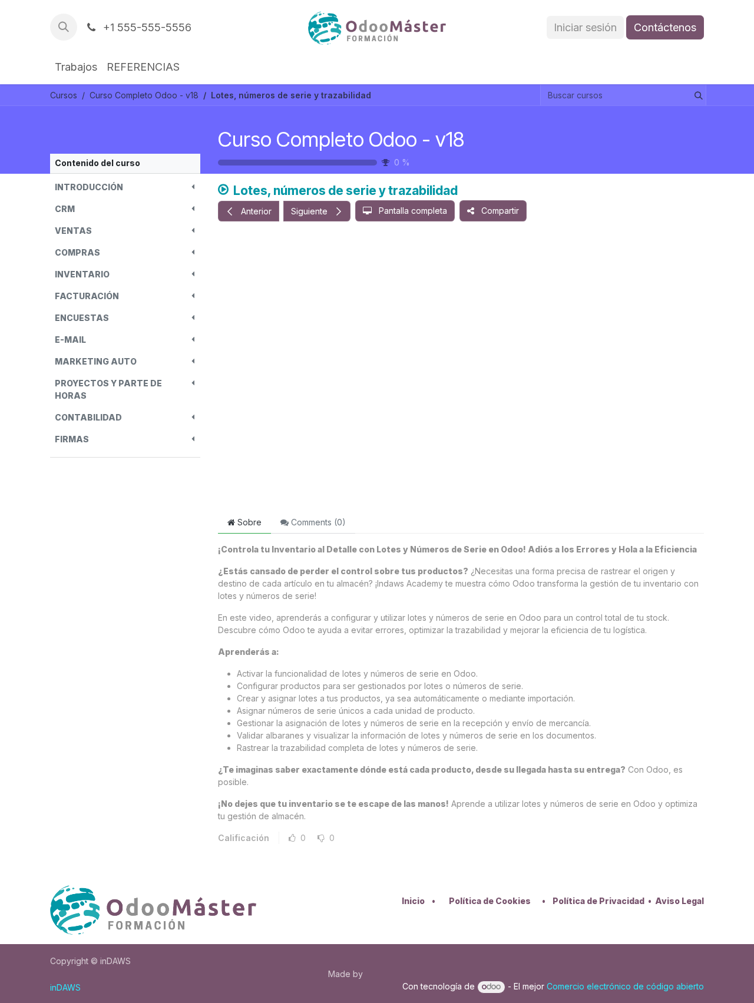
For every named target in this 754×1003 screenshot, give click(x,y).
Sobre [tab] (248, 522)
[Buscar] (696, 95)
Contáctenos (665, 27)
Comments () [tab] (317, 522)
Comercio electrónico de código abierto (625, 986)
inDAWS (65, 987)
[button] (63, 27)
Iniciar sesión (585, 27)
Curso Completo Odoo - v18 (341, 139)
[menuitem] (76, 67)
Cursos (63, 95)
